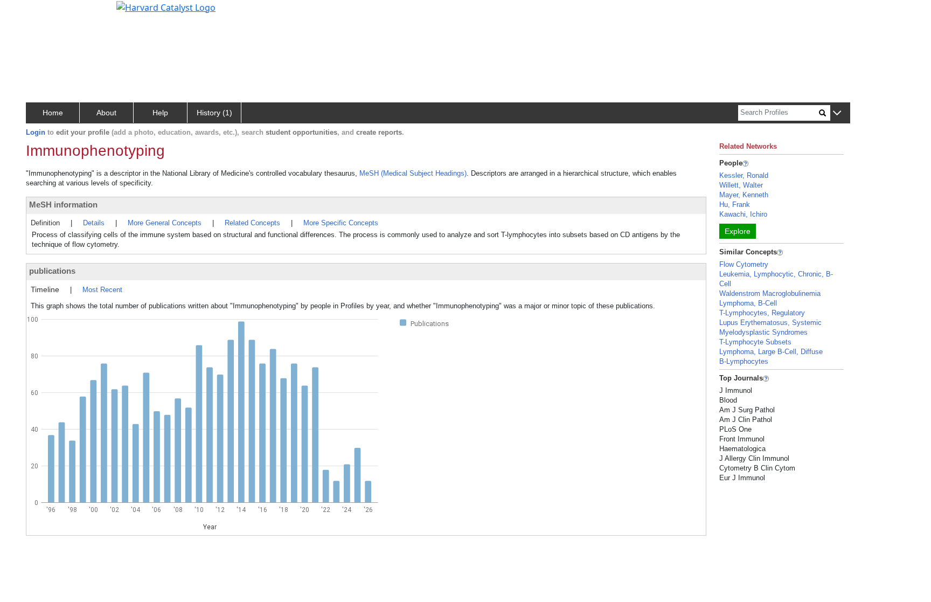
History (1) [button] (214, 112)
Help (160, 112)
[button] (837, 113)
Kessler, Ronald (743, 175)
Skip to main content (45, 13)
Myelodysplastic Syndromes (763, 332)
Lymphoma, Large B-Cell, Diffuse (771, 352)
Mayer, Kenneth (743, 195)
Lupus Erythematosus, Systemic (770, 323)
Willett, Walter (741, 185)
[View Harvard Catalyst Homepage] (166, 6)
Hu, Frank (734, 204)
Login (35, 132)
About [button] (106, 112)
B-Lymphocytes (743, 361)
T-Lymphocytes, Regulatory (762, 313)
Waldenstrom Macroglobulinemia (770, 293)
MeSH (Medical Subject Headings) (413, 173)
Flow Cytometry (743, 264)
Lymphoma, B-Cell (748, 303)
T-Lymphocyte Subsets (755, 342)
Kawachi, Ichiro (743, 214)
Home (53, 112)
